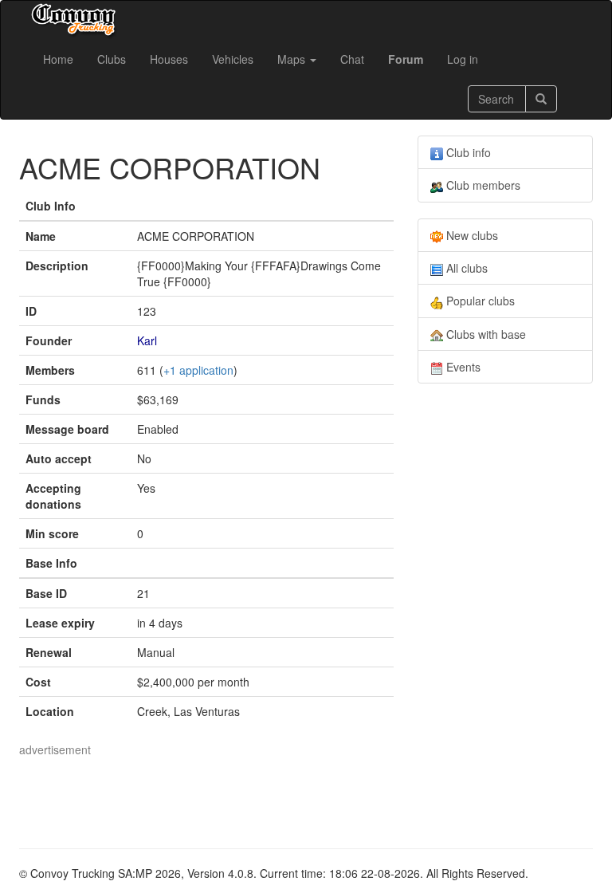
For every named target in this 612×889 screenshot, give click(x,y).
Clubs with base (484, 334)
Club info (467, 152)
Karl (147, 340)
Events (462, 367)
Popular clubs (479, 301)
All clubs (465, 268)
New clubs (470, 235)
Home (58, 59)
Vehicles (232, 59)
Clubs (111, 59)
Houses (169, 59)
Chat (352, 59)
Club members (481, 185)
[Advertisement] (309, 793)
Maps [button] (292, 59)
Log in (462, 59)
